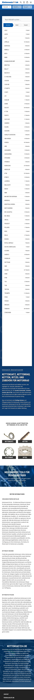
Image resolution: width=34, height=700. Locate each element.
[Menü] (31, 2)
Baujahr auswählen (28, 7)
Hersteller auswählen (7, 7)
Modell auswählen (18, 7)
